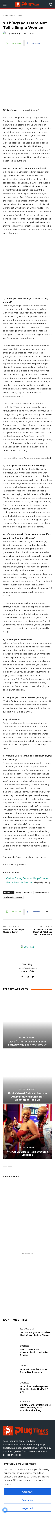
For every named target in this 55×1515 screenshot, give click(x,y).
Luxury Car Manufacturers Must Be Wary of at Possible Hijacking (35, 1407)
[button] (50, 4)
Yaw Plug (15, 33)
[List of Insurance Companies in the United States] (10, 1350)
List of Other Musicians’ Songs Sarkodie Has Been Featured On (27, 1043)
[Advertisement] (27, 79)
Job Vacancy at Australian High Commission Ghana (35, 1334)
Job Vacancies (27, 1329)
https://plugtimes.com (28, 968)
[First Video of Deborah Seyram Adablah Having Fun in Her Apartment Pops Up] (27, 1076)
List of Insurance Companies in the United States (34, 1352)
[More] (47, 43)
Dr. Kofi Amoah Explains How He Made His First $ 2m (34, 1389)
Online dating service (13, 897)
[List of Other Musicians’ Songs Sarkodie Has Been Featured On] (27, 1021)
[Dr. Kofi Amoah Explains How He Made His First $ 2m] (10, 1387)
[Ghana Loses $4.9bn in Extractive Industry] (10, 1369)
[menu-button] (5, 4)
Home (5, 15)
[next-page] (10, 1165)
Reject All (27, 1508)
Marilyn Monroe (42, 893)
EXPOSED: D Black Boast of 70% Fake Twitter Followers (42, 932)
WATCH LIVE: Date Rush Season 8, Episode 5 (28, 1153)
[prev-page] (5, 1165)
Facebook (28, 893)
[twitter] (33, 976)
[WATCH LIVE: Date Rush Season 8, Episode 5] (27, 1131)
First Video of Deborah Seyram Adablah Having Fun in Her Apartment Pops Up (27, 1096)
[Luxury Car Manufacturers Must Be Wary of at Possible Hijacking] (10, 1406)
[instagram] (27, 976)
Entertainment (16, 15)
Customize (27, 1500)
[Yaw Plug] (5, 33)
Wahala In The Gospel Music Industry (13, 930)
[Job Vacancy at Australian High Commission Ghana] (10, 1332)
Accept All (27, 1491)
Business (24, 1346)
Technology (26, 1401)
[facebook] (22, 976)
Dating (18, 893)
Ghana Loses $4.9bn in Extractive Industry (33, 1370)
